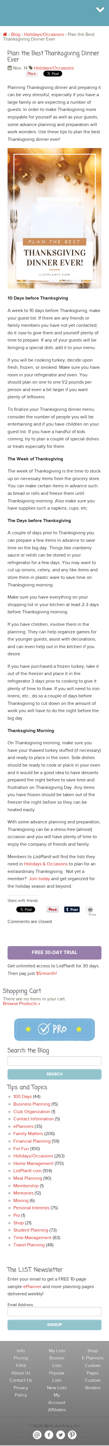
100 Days (22, 1096)
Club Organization (31, 1112)
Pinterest (72, 1435)
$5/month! (46, 973)
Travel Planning (29, 1245)
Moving (20, 1201)
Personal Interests (31, 1208)
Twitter (60, 1435)
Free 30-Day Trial (54, 953)
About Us (20, 1373)
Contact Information (33, 1119)
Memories (23, 1193)
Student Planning (30, 1230)
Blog (15, 34)
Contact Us (21, 1380)
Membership (26, 1186)
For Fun (21, 1149)
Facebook (48, 1435)
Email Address (20, 1305)
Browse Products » (21, 1003)
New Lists (57, 1388)
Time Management (32, 1238)
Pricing (21, 1358)
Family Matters (28, 1134)
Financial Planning (32, 1141)
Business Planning (31, 1104)
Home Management (33, 1163)
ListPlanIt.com (27, 1171)
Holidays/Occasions (44, 34)
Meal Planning (27, 1178)
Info (21, 1351)
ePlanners (23, 1126)
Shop (18, 1223)
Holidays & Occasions (46, 864)
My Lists (57, 1351)
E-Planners (92, 1358)
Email (37, 1435)
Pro (16, 1215)
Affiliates (57, 1410)
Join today (39, 879)
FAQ (21, 1365)
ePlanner (32, 1287)
